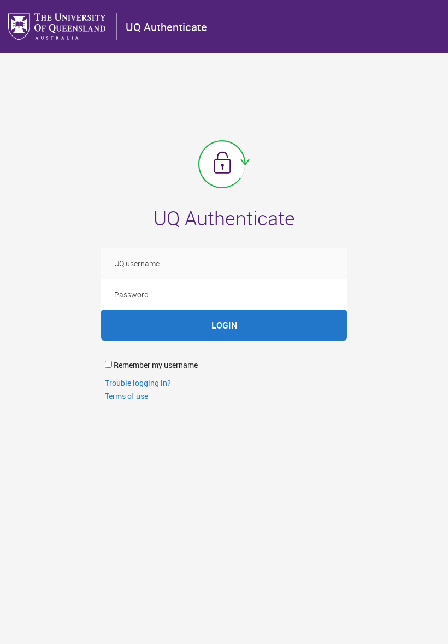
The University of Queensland (58, 26)
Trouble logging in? (138, 383)
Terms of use (126, 396)
